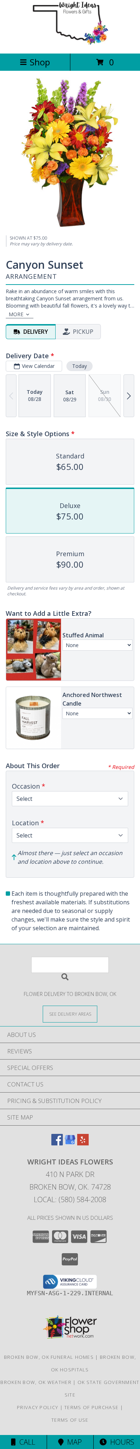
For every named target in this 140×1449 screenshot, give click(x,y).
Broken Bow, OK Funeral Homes (49, 1357)
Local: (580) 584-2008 (70, 1199)
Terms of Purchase (91, 1407)
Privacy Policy (37, 1407)
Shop (40, 62)
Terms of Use (70, 1420)
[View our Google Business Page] (70, 1143)
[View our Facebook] (57, 1143)
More (16, 314)
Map (73, 1442)
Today (79, 366)
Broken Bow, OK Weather (35, 1382)
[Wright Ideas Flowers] (70, 43)
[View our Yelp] (83, 1143)
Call (25, 1442)
